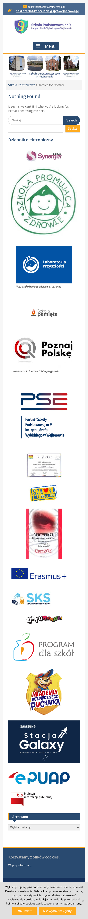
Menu (50, 46)
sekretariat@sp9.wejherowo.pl (46, 6)
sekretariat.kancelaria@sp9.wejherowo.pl (47, 11)
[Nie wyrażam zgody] (83, 901)
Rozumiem (24, 911)
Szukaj (73, 128)
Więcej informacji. (20, 865)
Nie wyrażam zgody (57, 911)
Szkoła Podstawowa (21, 85)
